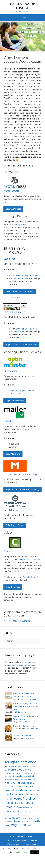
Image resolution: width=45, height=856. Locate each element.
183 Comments (32, 729)
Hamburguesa (9, 779)
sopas (15, 818)
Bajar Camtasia (13, 587)
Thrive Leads (15, 394)
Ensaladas (25, 776)
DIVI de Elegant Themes (28, 275)
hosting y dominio (20, 225)
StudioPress (9, 258)
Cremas (16, 776)
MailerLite (8, 421)
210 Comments (29, 722)
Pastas (29, 786)
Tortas (17, 821)
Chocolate (9, 773)
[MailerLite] (15, 418)
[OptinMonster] (15, 368)
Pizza (33, 790)
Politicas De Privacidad (26, 837)
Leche (21, 779)
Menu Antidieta (15, 782)
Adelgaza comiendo (20, 762)
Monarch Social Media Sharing (20, 474)
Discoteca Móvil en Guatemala (17, 621)
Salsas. (8, 818)
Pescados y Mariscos (18, 790)
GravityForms (10, 510)
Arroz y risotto (31, 766)
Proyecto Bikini (14, 802)
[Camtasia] (15, 548)
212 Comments (30, 699)
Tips (20, 818)
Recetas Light (14, 811)
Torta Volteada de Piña (27, 821)
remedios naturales (11, 815)
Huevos (17, 779)
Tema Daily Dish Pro (14, 312)
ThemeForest (18, 278)
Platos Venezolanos (21, 794)
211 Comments (20, 712)
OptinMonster (10, 371)
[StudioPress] (15, 256)
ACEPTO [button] (35, 852)
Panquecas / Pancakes (19, 787)
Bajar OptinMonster (15, 401)
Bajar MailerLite (13, 454)
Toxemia (7, 825)
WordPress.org (11, 191)
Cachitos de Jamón (22, 735)
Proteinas (29, 798)
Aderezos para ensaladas (14, 766)
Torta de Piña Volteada (23, 726)
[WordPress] (15, 188)
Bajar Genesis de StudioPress (19, 291)
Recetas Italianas (26, 807)
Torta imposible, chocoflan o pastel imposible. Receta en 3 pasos (26, 706)
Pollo (36, 794)
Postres (17, 798)
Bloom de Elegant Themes (21, 391)
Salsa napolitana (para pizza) (28, 815)
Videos (29, 825)
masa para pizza (29, 779)
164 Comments (29, 738)
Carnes (27, 769)
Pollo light (8, 799)
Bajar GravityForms (14, 525)
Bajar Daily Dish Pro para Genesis (21, 344)
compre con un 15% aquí (29, 559)
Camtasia (8, 551)
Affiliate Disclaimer (14, 844)
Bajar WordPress (13, 209)
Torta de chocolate (29, 818)
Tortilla (37, 821)
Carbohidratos (13, 769)
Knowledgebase (31, 844)
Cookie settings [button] (21, 852)
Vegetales (18, 825)
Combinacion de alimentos (24, 773)
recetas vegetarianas (30, 812)
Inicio (12, 837)
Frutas (33, 776)
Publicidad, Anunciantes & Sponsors (22, 840)
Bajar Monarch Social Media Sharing (22, 489)
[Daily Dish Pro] (15, 309)
